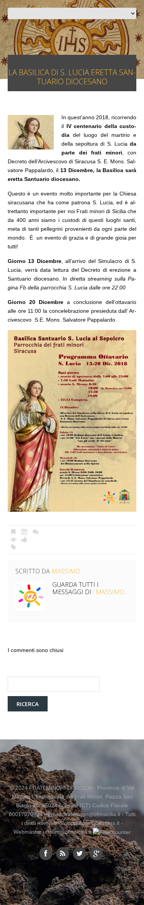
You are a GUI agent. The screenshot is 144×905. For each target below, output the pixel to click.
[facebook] (45, 853)
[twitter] (79, 853)
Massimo (65, 571)
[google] (96, 853)
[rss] (62, 853)
